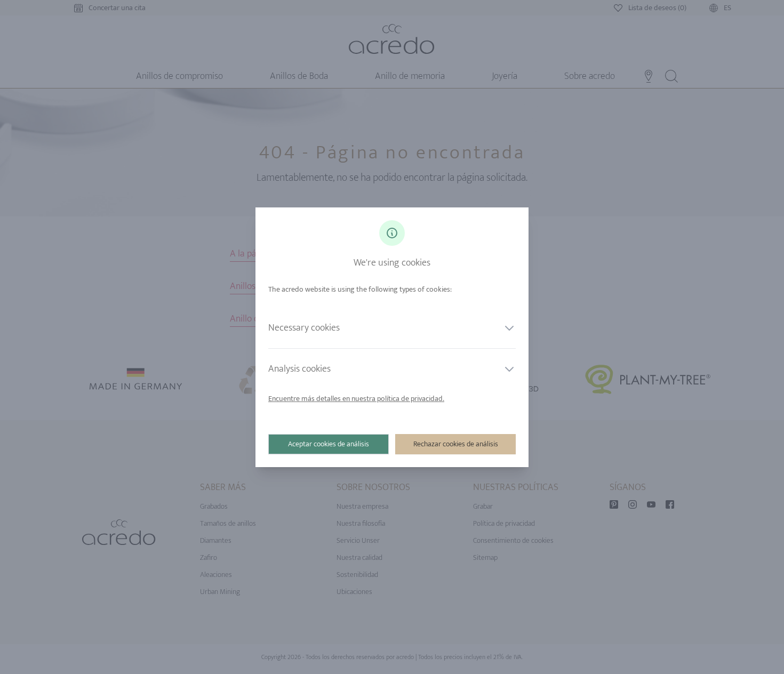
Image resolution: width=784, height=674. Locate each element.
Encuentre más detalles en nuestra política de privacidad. (356, 398)
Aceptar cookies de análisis (328, 444)
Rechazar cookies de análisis (455, 444)
